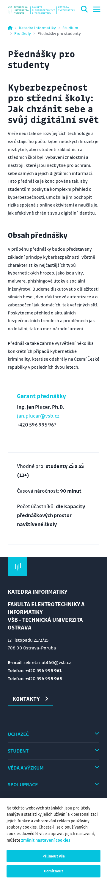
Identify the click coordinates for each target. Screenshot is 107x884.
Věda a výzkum (26, 767)
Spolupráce (23, 784)
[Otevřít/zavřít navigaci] (96, 9)
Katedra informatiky (37, 27)
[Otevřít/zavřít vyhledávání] (84, 10)
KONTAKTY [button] (26, 698)
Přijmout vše (54, 856)
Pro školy (22, 33)
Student (18, 750)
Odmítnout (53, 871)
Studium (70, 27)
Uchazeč (18, 734)
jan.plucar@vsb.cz (38, 415)
